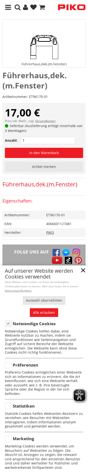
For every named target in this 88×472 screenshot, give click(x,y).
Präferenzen (25, 365)
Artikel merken (44, 166)
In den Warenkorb (44, 152)
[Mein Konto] (25, 7)
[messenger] (66, 252)
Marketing (23, 438)
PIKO (50, 232)
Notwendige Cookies (34, 323)
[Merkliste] (33, 7)
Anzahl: (11, 140)
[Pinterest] (78, 260)
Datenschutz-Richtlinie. (18, 290)
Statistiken (24, 406)
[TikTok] (68, 260)
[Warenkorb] (42, 7)
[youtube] (57, 260)
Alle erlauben (44, 312)
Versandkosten (45, 121)
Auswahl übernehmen (44, 300)
